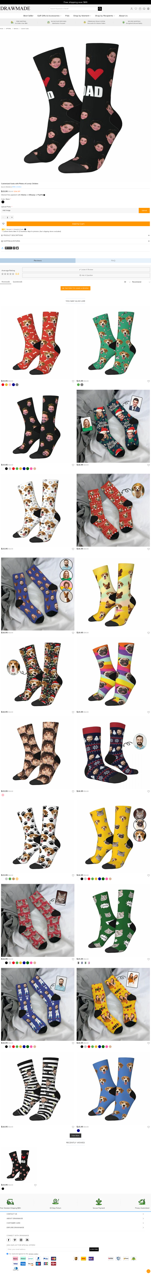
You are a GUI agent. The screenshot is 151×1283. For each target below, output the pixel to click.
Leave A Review (87, 270)
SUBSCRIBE (94, 1249)
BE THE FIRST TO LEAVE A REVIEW (75, 288)
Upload (144, 210)
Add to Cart (78, 223)
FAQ (113, 260)
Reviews (38, 260)
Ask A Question (87, 275)
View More (75, 1136)
